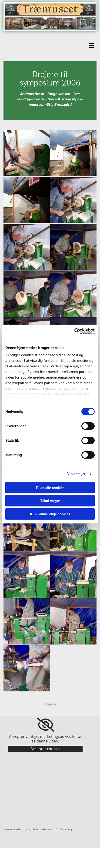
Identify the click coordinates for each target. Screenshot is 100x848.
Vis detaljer (76, 474)
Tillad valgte (50, 501)
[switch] (88, 426)
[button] (51, 45)
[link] (45, 725)
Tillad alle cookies (50, 487)
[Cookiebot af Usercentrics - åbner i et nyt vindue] (74, 331)
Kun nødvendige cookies (50, 514)
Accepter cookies (45, 748)
